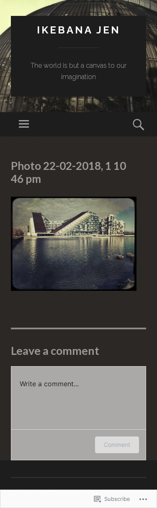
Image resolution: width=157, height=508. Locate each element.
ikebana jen (79, 30)
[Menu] (23, 124)
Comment (117, 444)
